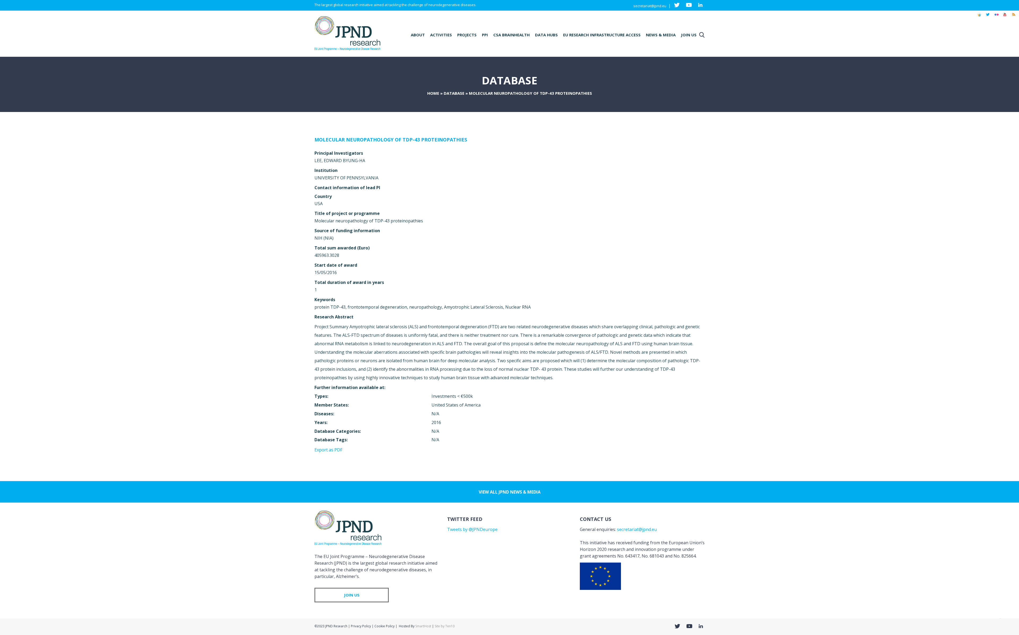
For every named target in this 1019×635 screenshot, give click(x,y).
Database (454, 93)
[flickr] (996, 17)
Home (433, 93)
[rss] (1013, 17)
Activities (441, 34)
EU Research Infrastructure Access (602, 34)
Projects (467, 34)
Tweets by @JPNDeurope (472, 529)
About (418, 34)
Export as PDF (328, 450)
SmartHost (423, 626)
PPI (485, 34)
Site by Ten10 (445, 626)
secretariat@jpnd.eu (649, 5)
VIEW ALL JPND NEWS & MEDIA (510, 492)
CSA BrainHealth (511, 34)
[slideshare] (979, 17)
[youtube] (1005, 17)
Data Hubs (546, 34)
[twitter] (988, 17)
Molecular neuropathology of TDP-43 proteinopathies (390, 139)
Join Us (689, 34)
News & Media (661, 34)
